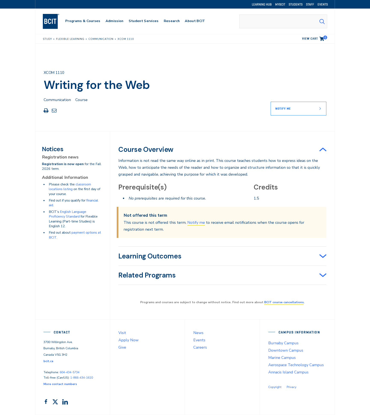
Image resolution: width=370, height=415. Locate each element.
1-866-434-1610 (81, 378)
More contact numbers (60, 384)
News (198, 332)
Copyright (274, 387)
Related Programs (147, 275)
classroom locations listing (70, 186)
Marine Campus (282, 357)
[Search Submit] (322, 21)
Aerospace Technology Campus (296, 364)
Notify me (196, 222)
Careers (200, 347)
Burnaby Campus (283, 343)
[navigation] (55, 21)
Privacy (291, 387)
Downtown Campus (285, 350)
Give (122, 347)
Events (199, 340)
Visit (122, 332)
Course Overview (145, 149)
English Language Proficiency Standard (67, 214)
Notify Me (283, 108)
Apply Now (128, 340)
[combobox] (283, 21)
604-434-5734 (69, 372)
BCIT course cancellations (284, 302)
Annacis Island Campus (288, 372)
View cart (314, 38)
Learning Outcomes (149, 256)
